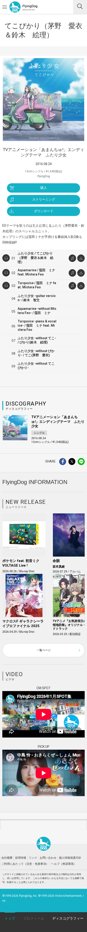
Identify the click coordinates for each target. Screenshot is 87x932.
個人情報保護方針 (70, 857)
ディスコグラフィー (68, 918)
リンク (33, 857)
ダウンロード (43, 211)
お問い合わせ (48, 857)
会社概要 (7, 857)
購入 (43, 188)
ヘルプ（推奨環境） (63, 863)
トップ (10, 918)
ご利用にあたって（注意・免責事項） (25, 863)
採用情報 (20, 857)
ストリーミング (43, 199)
